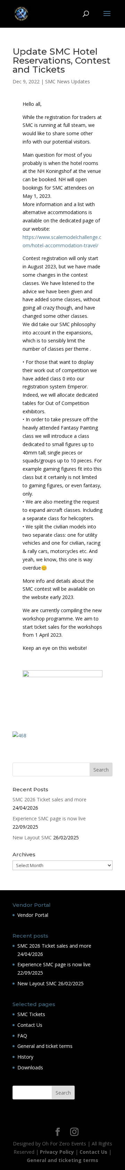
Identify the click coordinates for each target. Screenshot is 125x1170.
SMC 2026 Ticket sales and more (49, 799)
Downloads (30, 1067)
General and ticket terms (45, 1046)
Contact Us (29, 1025)
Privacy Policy (57, 1152)
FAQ (22, 1035)
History (25, 1056)
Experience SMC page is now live (49, 818)
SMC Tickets (31, 1014)
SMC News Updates (67, 81)
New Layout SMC (32, 837)
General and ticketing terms (62, 1160)
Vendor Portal (32, 915)
